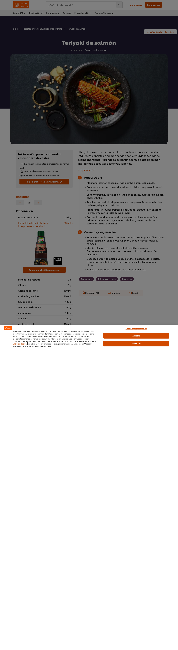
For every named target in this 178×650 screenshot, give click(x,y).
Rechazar (136, 343)
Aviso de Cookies (20, 344)
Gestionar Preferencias (136, 328)
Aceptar (136, 335)
